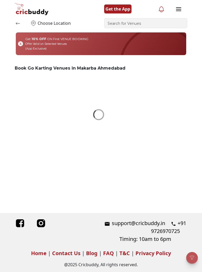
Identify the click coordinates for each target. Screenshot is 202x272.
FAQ (108, 253)
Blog (92, 253)
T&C (124, 253)
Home (39, 253)
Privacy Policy (153, 253)
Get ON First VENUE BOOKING (56, 43)
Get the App (117, 9)
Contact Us (66, 253)
